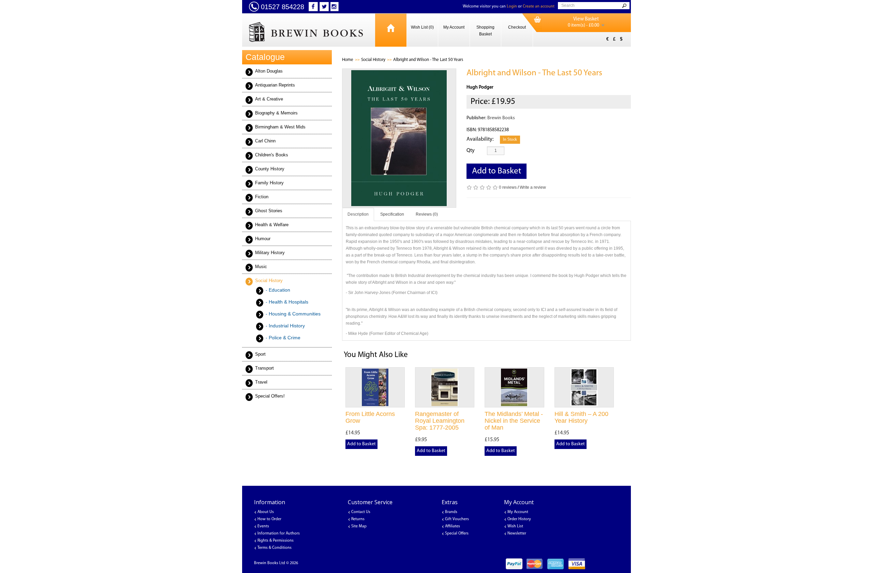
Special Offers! (270, 396)
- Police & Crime (283, 337)
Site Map (359, 526)
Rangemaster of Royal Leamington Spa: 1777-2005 (439, 421)
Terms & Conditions (274, 548)
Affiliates (452, 526)
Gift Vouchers (457, 519)
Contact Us (360, 512)
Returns (358, 519)
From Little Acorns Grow (370, 417)
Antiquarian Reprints (275, 85)
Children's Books (271, 154)
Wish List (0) (422, 27)
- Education (278, 290)
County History (269, 168)
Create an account (538, 6)
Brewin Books (501, 118)
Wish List (515, 526)
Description (358, 214)
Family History (269, 182)
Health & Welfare (271, 224)
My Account (453, 27)
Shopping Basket (485, 30)
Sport (260, 354)
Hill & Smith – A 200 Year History (581, 417)
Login (512, 6)
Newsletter (516, 533)
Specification (392, 214)
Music (261, 266)
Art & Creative (269, 99)
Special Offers (457, 533)
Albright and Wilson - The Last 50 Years (428, 60)
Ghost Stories (268, 210)
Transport (264, 368)
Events (263, 526)
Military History (270, 252)
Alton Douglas (269, 71)
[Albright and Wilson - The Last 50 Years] (399, 138)
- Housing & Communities (293, 313)
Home (347, 60)
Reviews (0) (427, 214)
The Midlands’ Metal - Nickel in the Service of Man (514, 421)
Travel (261, 382)
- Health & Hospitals (287, 302)
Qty (471, 150)
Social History (269, 280)
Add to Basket (496, 171)
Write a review (533, 187)
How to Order (269, 519)
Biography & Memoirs (276, 112)
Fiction (261, 196)
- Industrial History (285, 325)
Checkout (517, 27)
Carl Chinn (265, 140)
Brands (451, 512)
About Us (265, 512)
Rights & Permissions (275, 541)
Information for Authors (278, 533)
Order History (519, 519)
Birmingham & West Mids (280, 126)
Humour (262, 238)
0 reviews (508, 187)
